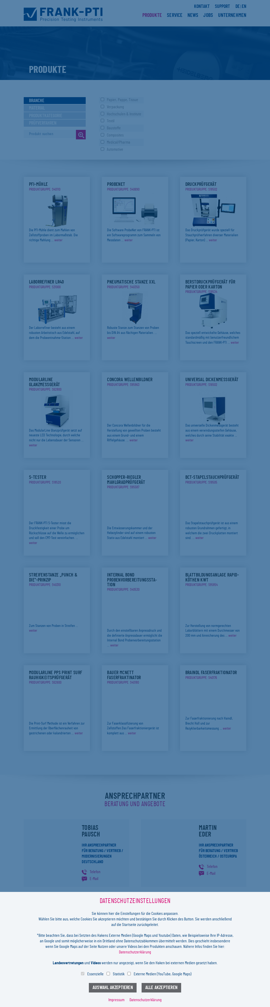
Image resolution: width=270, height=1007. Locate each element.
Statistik (118, 974)
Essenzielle (95, 974)
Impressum (116, 1000)
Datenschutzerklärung (135, 952)
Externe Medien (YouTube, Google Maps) (162, 974)
